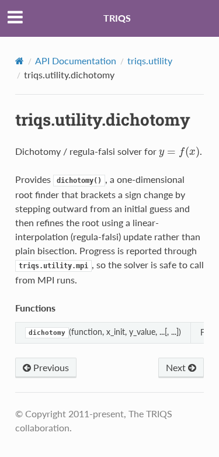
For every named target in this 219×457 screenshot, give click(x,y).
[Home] (19, 60)
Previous (50, 367)
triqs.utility (149, 60)
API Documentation (75, 60)
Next (177, 367)
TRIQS (117, 17)
